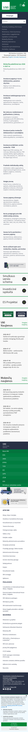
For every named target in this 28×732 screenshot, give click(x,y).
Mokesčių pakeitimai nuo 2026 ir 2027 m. (14, 65)
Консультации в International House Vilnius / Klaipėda (13, 593)
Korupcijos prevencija (9, 545)
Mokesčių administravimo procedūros (14, 541)
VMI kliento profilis (8, 602)
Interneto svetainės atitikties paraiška (14, 661)
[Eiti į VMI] (9, 6)
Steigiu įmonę (8, 181)
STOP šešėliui (7, 651)
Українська (22, 57)
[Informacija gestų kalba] (20, 6)
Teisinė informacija (8, 526)
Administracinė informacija (10, 552)
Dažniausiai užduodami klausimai (12, 627)
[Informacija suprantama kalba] (23, 6)
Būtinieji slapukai (7, 709)
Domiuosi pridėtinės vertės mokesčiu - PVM (13, 146)
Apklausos (6, 578)
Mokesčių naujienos (6, 379)
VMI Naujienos (7, 324)
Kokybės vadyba (7, 537)
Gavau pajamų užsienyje (12, 197)
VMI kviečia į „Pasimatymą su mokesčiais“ (11, 639)
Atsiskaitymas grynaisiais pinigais (12, 623)
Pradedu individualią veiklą (13, 165)
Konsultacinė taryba (8, 571)
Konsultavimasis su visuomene (12, 523)
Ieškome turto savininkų (10, 664)
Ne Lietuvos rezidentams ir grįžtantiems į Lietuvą (13, 113)
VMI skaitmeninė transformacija (12, 606)
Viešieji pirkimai (7, 563)
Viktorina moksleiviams (9, 635)
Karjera (5, 567)
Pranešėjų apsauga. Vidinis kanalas (13, 549)
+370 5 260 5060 (7, 680)
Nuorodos (6, 668)
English (11, 57)
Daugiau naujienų (24, 324)
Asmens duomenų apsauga (10, 560)
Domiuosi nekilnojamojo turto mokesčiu (14, 96)
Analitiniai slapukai (8, 716)
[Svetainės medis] (24, 3)
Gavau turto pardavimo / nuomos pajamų (12, 233)
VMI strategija (7, 575)
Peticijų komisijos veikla (10, 530)
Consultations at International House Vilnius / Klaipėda (13, 588)
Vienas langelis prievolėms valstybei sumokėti (13, 610)
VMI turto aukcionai (8, 644)
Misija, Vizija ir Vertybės (9, 515)
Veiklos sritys (6, 534)
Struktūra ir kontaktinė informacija (13, 519)
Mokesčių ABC (7, 631)
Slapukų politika (11, 705)
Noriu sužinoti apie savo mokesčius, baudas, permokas (14, 247)
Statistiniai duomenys (9, 556)
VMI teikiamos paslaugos (10, 598)
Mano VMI (13, 687)
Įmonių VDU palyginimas (10, 648)
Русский (15, 57)
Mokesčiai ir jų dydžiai (9, 620)
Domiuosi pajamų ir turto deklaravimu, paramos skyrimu (12, 80)
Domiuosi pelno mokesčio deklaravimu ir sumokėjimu (13, 131)
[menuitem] (12, 27)
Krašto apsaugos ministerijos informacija (11, 656)
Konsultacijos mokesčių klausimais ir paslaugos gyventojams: (13, 677)
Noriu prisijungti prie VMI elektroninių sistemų (12, 214)
